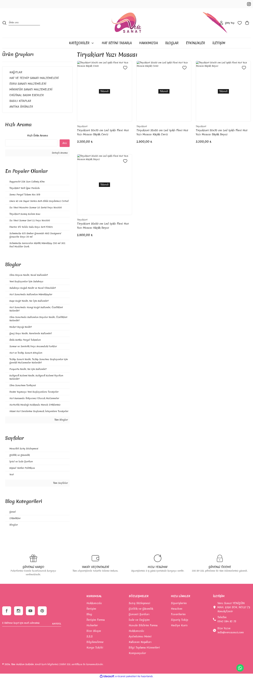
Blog (89, 614)
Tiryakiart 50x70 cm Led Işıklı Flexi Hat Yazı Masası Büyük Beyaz (221, 132)
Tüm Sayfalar (60, 483)
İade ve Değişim (139, 620)
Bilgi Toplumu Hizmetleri (144, 647)
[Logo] (126, 23)
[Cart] (248, 23)
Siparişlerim (179, 603)
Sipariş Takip (179, 620)
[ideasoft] (107, 676)
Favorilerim (178, 614)
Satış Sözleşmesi (139, 603)
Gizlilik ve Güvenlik (141, 609)
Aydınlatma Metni (140, 636)
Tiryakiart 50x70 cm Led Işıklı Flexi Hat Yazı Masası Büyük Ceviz (103, 132)
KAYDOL (56, 623)
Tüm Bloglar (61, 419)
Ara (64, 143)
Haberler (92, 625)
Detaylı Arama (59, 152)
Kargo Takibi (94, 647)
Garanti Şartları (139, 614)
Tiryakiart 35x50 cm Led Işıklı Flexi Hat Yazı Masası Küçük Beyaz (103, 226)
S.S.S (89, 636)
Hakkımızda (94, 603)
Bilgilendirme (95, 642)
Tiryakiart (82, 126)
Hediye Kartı (179, 625)
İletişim (91, 609)
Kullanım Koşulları (140, 642)
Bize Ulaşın (93, 631)
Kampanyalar (137, 653)
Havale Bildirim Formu (143, 625)
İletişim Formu (95, 620)
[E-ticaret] (126, 676)
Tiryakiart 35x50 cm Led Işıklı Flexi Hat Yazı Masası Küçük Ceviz (162, 132)
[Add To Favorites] (125, 67)
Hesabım (176, 609)
